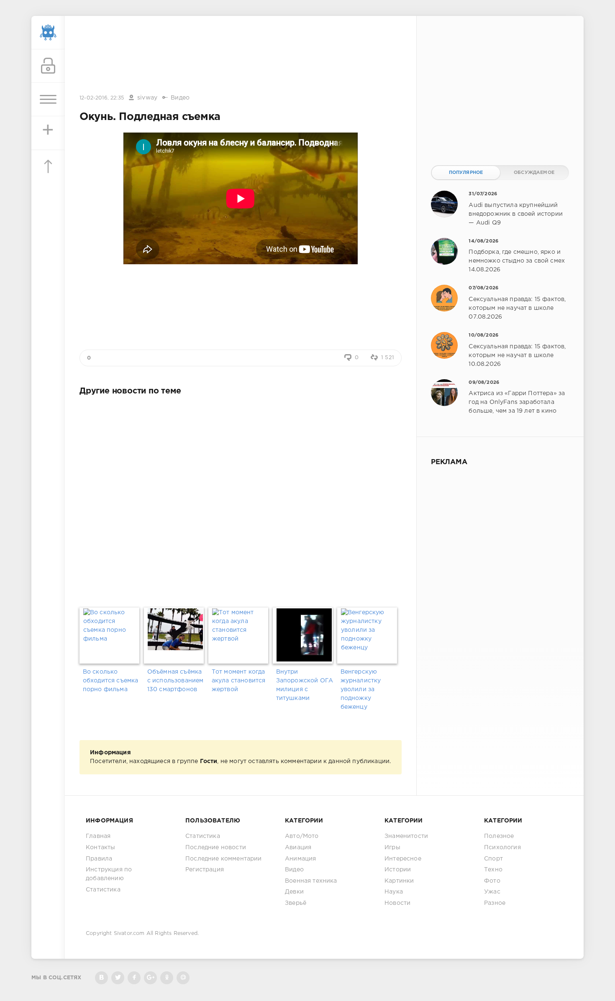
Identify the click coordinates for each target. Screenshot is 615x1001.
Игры (392, 847)
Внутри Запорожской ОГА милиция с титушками (304, 685)
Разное (494, 903)
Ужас (492, 891)
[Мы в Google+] (150, 977)
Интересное (402, 858)
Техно (493, 869)
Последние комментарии (223, 858)
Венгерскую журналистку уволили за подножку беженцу (361, 689)
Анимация (300, 858)
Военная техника (311, 881)
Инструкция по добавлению (109, 874)
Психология (502, 847)
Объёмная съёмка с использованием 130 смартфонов (175, 680)
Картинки (399, 881)
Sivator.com (129, 933)
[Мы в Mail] (183, 977)
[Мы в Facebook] (134, 977)
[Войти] (48, 66)
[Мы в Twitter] (117, 977)
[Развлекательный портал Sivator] (48, 32)
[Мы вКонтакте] (101, 977)
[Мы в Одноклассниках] (166, 977)
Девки (294, 891)
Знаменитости (406, 836)
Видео (180, 97)
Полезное (499, 836)
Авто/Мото (302, 836)
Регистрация (204, 869)
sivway (147, 97)
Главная (98, 836)
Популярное (466, 173)
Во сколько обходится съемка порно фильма (110, 680)
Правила (99, 858)
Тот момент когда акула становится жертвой (239, 680)
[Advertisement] (240, 55)
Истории (397, 869)
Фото (492, 881)
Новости (397, 903)
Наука (393, 891)
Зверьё (295, 903)
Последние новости (215, 847)
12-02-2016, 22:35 (101, 98)
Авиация (298, 847)
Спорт (493, 858)
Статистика (103, 889)
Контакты (100, 847)
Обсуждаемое (534, 173)
